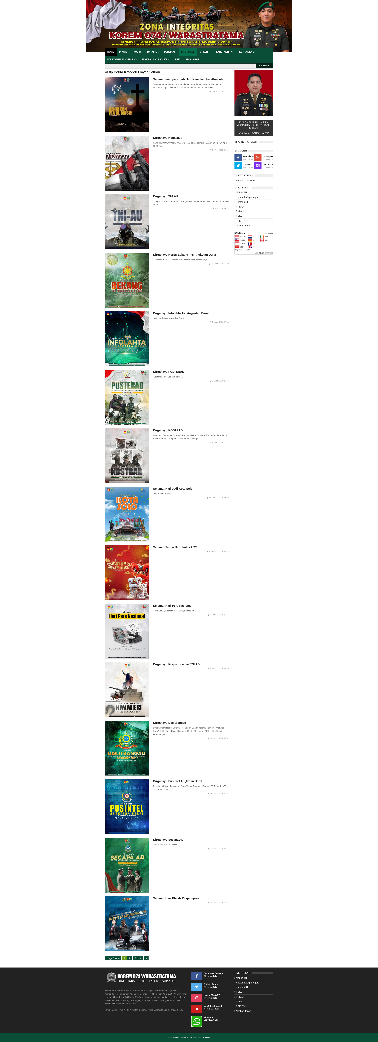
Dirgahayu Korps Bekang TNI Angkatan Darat (184, 254)
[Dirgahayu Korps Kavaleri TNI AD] (127, 689)
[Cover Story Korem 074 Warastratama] (189, 26)
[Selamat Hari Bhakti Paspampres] (127, 923)
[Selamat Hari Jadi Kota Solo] (127, 514)
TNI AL (239, 216)
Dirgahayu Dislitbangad (169, 722)
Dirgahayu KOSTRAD (168, 430)
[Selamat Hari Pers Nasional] (127, 631)
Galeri (204, 52)
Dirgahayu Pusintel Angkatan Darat (177, 781)
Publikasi (170, 52)
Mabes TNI (241, 192)
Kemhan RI (242, 202)
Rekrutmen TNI (224, 52)
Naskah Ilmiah (243, 225)
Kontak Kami (247, 52)
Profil (123, 52)
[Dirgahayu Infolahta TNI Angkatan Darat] (127, 338)
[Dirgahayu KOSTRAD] (127, 455)
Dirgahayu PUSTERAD (168, 371)
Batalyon (153, 52)
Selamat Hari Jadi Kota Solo (173, 488)
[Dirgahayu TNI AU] (127, 221)
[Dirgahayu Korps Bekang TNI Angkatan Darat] (127, 280)
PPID (177, 59)
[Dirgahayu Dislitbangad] (127, 748)
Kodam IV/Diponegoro (247, 197)
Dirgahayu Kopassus (167, 137)
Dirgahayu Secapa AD (168, 839)
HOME (110, 52)
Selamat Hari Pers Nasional (172, 605)
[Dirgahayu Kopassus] (127, 163)
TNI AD (240, 206)
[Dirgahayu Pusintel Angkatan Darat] (127, 806)
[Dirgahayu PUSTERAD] (127, 397)
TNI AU (240, 211)
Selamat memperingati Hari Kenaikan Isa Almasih (188, 79)
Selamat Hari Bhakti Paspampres (176, 898)
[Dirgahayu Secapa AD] (127, 865)
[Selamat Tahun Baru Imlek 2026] (127, 572)
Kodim (137, 52)
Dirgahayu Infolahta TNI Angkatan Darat (181, 313)
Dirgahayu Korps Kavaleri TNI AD (176, 664)
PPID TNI (241, 221)
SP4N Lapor (192, 59)
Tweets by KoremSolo (244, 180)
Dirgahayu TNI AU (165, 196)
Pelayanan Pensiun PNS (122, 59)
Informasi (187, 52)
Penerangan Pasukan (155, 59)
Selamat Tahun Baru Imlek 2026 (175, 547)
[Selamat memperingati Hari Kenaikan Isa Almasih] (127, 104)
